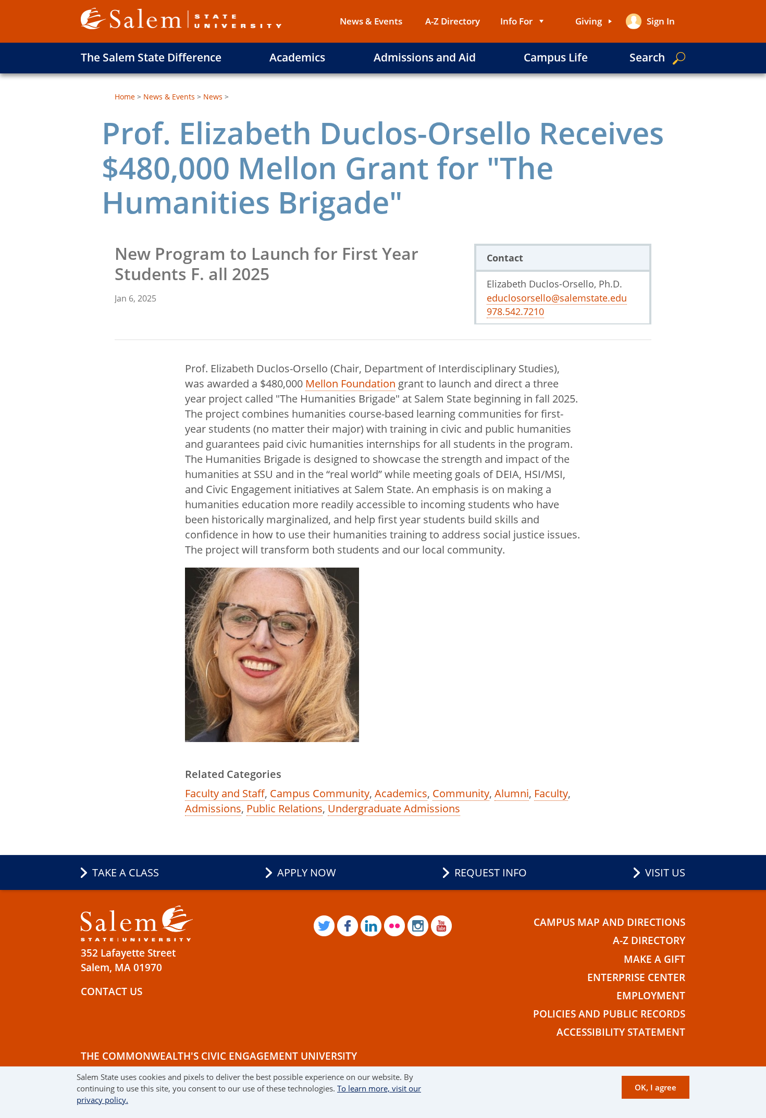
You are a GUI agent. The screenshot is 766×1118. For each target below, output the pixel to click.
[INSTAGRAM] (417, 925)
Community (461, 793)
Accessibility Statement (621, 1032)
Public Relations (284, 808)
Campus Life (556, 57)
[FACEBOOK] (347, 925)
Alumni (512, 793)
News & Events (371, 21)
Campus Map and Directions (609, 922)
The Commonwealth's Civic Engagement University (219, 1056)
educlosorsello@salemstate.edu (557, 298)
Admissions (213, 808)
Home (125, 97)
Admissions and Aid (425, 57)
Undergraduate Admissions (394, 808)
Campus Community (319, 793)
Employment (650, 995)
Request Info (490, 872)
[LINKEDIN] (371, 925)
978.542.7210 (515, 311)
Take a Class (125, 872)
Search (647, 57)
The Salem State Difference (151, 57)
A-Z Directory (452, 21)
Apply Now (306, 872)
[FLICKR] (394, 925)
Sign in (661, 21)
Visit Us (665, 872)
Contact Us (111, 991)
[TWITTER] (324, 925)
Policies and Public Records (609, 1014)
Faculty (551, 793)
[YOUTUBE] (441, 925)
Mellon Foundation (350, 383)
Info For (516, 21)
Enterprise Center (636, 977)
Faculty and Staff (225, 793)
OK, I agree (655, 1087)
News (213, 97)
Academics (297, 57)
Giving (588, 21)
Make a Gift (654, 959)
